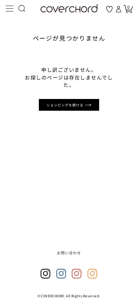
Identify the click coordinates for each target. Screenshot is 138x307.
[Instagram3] (77, 274)
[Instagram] (46, 274)
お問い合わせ (69, 252)
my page (119, 9)
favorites (109, 9)
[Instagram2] (61, 274)
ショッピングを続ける (66, 104)
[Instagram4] (92, 274)
